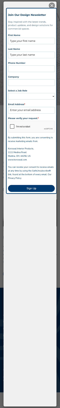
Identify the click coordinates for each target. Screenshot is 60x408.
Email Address (16, 104)
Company (13, 76)
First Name (14, 35)
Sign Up (31, 188)
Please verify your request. (23, 118)
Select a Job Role (17, 90)
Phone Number (16, 63)
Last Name (14, 49)
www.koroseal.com (17, 159)
